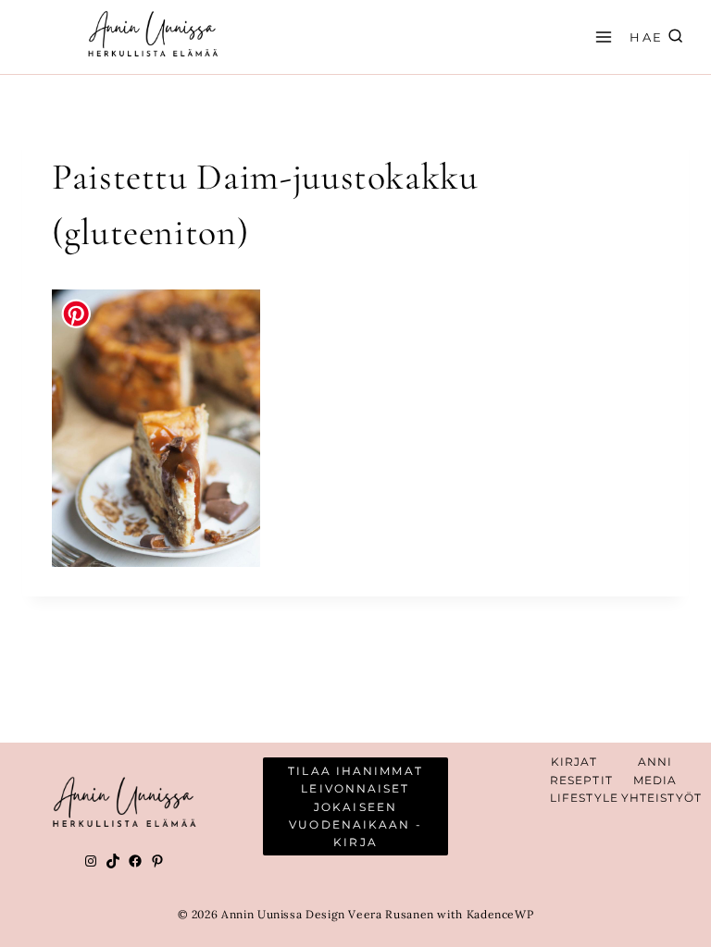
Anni (655, 762)
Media (655, 780)
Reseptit (581, 780)
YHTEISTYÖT (661, 798)
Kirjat (574, 762)
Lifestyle (584, 798)
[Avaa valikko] (600, 36)
